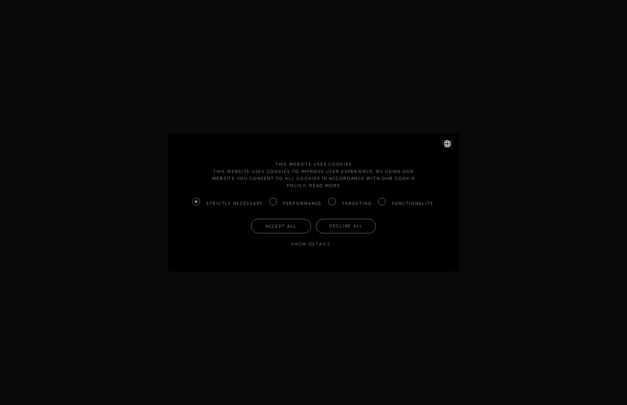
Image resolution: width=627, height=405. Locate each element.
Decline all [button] (346, 225)
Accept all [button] (281, 226)
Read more (324, 185)
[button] (313, 244)
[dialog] (313, 202)
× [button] (452, 141)
